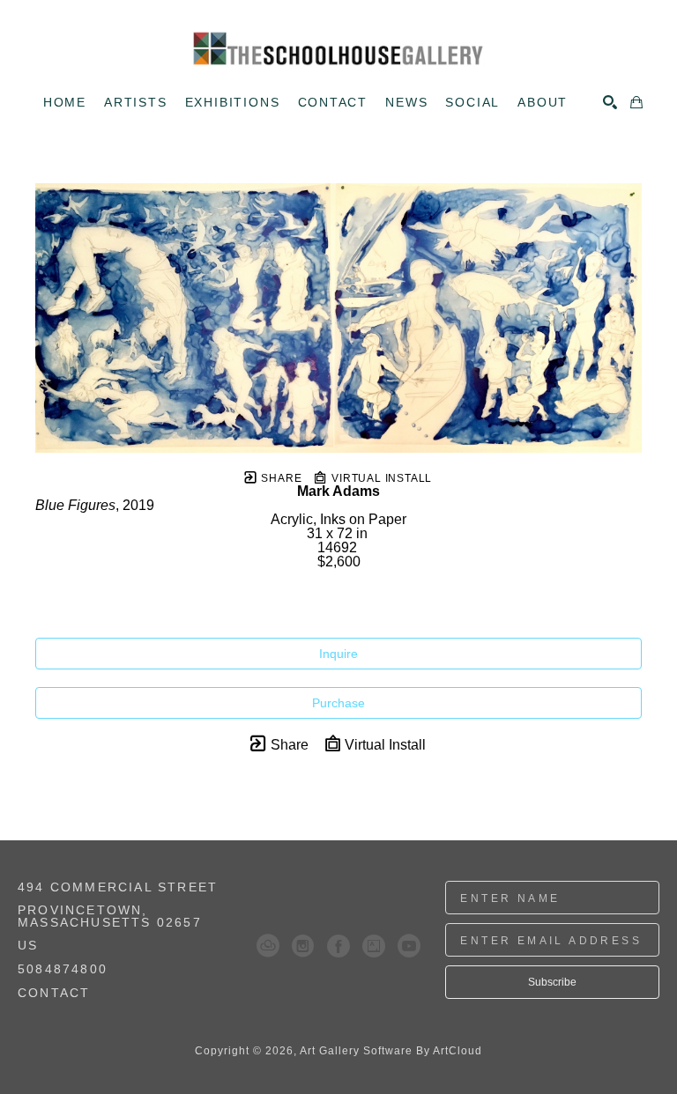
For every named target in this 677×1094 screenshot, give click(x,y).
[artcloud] (268, 946)
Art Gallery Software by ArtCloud (391, 1051)
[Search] (610, 102)
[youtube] (409, 946)
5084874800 (63, 969)
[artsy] (373, 946)
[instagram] (303, 946)
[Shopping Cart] (636, 102)
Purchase (338, 703)
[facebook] (338, 946)
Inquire (338, 654)
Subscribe (552, 982)
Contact (54, 993)
